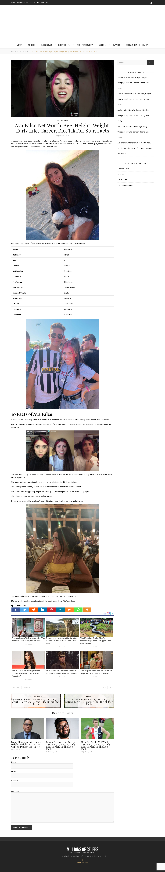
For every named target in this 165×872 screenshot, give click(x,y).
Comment (15, 791)
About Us (44, 3)
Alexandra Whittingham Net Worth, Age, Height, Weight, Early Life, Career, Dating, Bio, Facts (135, 148)
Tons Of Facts (123, 168)
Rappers (116, 45)
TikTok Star (23, 51)
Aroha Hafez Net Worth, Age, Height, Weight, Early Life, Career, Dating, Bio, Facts (133, 115)
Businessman (46, 45)
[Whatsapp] (78, 609)
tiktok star (26, 688)
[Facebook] (15, 609)
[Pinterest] (51, 609)
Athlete (31, 45)
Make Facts (122, 179)
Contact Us (34, 3)
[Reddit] (33, 609)
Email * (14, 771)
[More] (87, 609)
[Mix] (69, 609)
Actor (19, 45)
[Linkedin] (42, 609)
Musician (103, 45)
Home (13, 3)
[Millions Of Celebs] (82, 23)
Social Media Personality (137, 45)
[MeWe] (60, 609)
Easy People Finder (126, 185)
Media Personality (85, 45)
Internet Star (64, 45)
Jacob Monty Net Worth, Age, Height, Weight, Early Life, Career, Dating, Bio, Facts (27, 744)
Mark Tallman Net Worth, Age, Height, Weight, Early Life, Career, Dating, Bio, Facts (133, 131)
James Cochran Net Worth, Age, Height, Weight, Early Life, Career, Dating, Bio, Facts (61, 745)
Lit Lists (121, 174)
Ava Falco (16, 688)
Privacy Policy (22, 3)
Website (14, 780)
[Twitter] (24, 609)
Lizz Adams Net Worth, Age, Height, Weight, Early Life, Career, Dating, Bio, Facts (133, 82)
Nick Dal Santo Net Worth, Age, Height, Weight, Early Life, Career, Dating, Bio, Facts (95, 745)
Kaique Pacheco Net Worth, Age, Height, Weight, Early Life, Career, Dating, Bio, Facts (134, 99)
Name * (14, 762)
